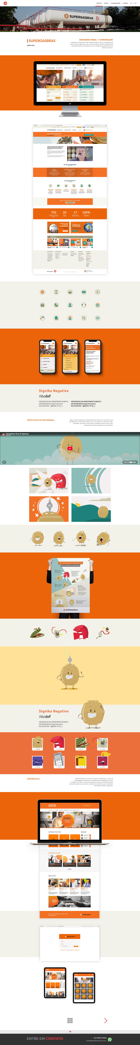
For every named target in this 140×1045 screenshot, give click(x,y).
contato (125, 3)
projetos (99, 3)
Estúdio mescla (5, 3)
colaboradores (115, 3)
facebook (131, 3)
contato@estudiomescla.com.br (96, 1040)
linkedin (135, 3)
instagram (133, 3)
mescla (106, 3)
